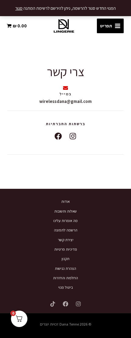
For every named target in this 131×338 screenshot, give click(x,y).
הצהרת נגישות (65, 268)
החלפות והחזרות (65, 277)
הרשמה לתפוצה (65, 230)
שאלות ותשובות (65, 211)
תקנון (65, 258)
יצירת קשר (65, 239)
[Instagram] (78, 304)
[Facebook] (65, 304)
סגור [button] (19, 8)
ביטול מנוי (65, 287)
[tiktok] (52, 304)
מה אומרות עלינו (65, 220)
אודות (65, 201)
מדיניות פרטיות (65, 249)
